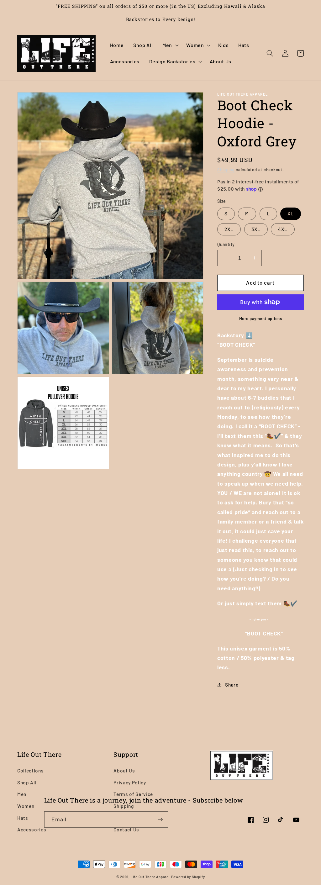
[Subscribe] (160, 819)
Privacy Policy (129, 782)
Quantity (226, 244)
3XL (255, 229)
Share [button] (231, 684)
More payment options (260, 318)
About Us (124, 770)
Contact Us (126, 829)
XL (290, 213)
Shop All (26, 782)
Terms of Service (133, 794)
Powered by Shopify (188, 877)
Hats (22, 818)
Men (21, 794)
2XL (229, 229)
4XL (282, 229)
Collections (30, 770)
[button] (170, 45)
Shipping (225, 169)
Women (25, 806)
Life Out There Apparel (150, 877)
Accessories (31, 829)
